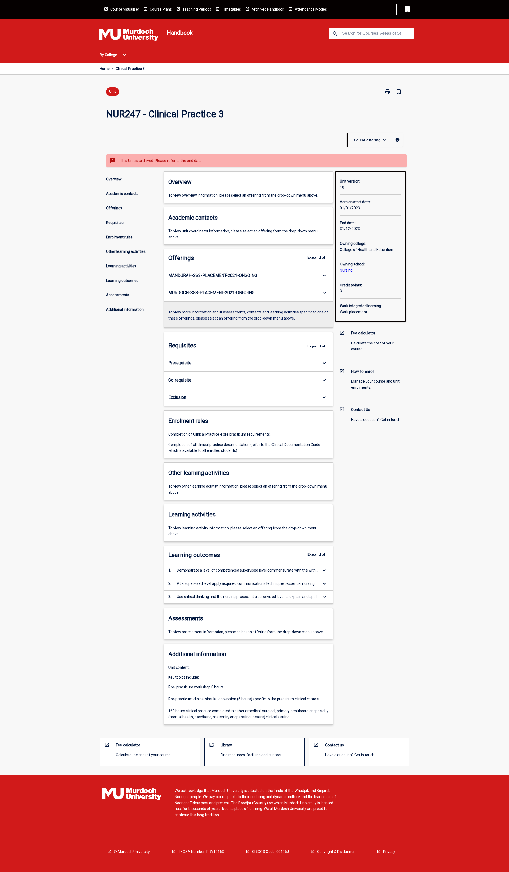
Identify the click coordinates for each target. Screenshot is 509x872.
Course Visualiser (124, 9)
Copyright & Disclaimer (336, 851)
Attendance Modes (311, 9)
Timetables (231, 9)
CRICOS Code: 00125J (270, 851)
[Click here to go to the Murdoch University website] (128, 36)
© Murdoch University (132, 851)
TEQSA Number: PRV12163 (201, 851)
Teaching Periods (196, 9)
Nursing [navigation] (346, 270)
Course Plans (161, 9)
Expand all (316, 257)
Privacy (389, 851)
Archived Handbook (268, 9)
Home (105, 69)
